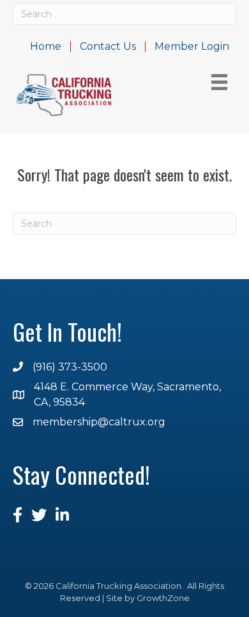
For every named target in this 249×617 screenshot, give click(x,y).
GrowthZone (163, 598)
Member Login (192, 47)
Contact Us (108, 47)
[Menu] (219, 82)
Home (45, 47)
